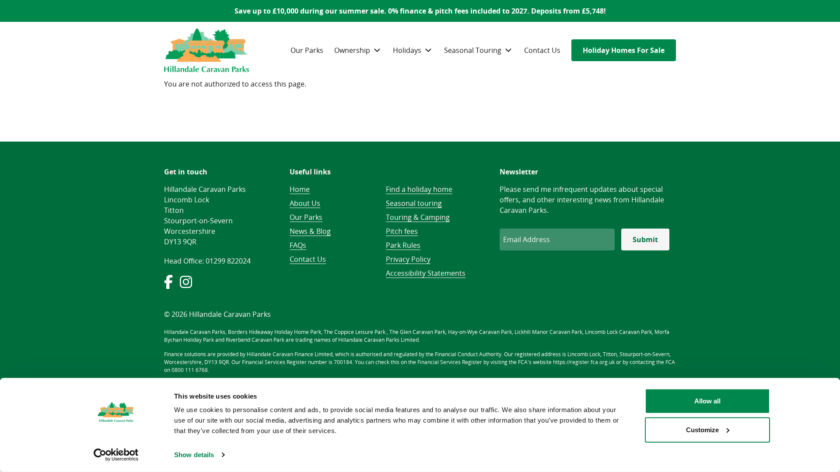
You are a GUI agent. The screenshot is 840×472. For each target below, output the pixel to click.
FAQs (298, 245)
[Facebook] (171, 286)
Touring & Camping (418, 217)
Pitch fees (402, 231)
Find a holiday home (419, 189)
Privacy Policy (408, 259)
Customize (702, 429)
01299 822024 (228, 261)
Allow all (707, 401)
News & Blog (310, 231)
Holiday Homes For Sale (624, 50)
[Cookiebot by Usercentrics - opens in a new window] (116, 455)
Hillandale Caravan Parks (206, 50)
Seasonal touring (414, 203)
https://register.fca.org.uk (584, 362)
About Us (305, 203)
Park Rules (403, 245)
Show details (194, 454)
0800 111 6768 (190, 370)
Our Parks (306, 50)
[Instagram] (187, 286)
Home (300, 189)
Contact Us (542, 50)
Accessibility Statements (426, 273)
